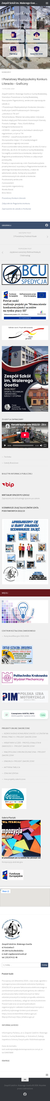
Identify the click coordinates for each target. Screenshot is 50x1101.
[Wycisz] (41, 445)
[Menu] (47, 3)
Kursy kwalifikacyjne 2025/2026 (16, 636)
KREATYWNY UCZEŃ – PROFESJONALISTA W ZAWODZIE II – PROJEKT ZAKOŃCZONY (21, 744)
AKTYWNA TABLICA (12, 767)
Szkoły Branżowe (11, 462)
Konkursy (6, 72)
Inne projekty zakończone (14, 779)
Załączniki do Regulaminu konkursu (16, 203)
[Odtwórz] (5, 445)
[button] (13, 36)
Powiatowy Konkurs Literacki (13, 198)
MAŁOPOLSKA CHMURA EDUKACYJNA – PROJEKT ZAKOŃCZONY (24, 754)
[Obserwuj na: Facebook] (46, 225)
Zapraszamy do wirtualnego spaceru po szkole (21, 498)
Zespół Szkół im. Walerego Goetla (20, 3)
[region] (25, 34)
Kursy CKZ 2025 (36, 54)
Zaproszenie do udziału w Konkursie (16, 208)
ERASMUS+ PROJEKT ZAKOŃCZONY (19, 761)
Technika (7, 456)
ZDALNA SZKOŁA (11, 773)
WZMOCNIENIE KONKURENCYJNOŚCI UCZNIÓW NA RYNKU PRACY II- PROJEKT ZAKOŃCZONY (25, 735)
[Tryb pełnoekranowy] (45, 445)
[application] (25, 435)
